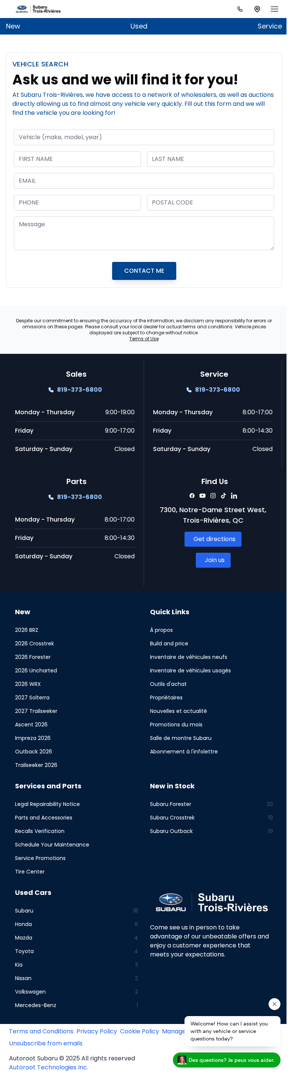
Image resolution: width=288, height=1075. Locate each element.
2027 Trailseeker (36, 711)
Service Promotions (40, 858)
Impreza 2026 (33, 738)
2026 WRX (28, 684)
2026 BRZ (26, 630)
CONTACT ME (141, 270)
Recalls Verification (39, 831)
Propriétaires (163, 697)
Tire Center (30, 871)
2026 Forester (33, 657)
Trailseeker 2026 (36, 765)
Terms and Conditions (41, 1031)
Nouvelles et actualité (175, 711)
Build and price (166, 643)
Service (264, 26)
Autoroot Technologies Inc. (48, 1067)
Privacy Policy (96, 1031)
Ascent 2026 (31, 724)
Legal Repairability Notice (47, 804)
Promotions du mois (173, 724)
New (13, 26)
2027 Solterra (32, 697)
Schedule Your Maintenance (52, 844)
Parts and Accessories (43, 817)
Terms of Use (141, 338)
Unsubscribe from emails (45, 1043)
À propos (158, 630)
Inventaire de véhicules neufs (186, 657)
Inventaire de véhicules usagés (187, 670)
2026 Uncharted (36, 670)
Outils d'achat (165, 684)
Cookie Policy (139, 1031)
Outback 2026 (33, 751)
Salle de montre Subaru (178, 738)
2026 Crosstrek (34, 643)
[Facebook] (188, 496)
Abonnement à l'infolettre (181, 751)
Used (136, 26)
